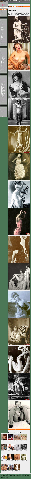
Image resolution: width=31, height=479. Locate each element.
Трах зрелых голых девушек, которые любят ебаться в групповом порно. (4, 471)
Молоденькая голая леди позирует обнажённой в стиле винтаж (17, 451)
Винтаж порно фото (15, 6)
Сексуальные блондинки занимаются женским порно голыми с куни (17, 461)
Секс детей (2, 89)
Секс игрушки (3, 90)
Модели (2, 61)
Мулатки (2, 63)
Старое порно (3, 97)
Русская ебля (3, 88)
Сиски (2, 94)
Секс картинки (3, 91)
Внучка (2, 31)
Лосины (2, 57)
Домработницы (3, 40)
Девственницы (3, 37)
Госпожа (2, 34)
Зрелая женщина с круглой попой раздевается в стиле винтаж (4, 461)
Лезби (2, 55)
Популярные (3, 81)
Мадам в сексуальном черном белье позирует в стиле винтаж (10, 451)
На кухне (2, 64)
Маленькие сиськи (3, 59)
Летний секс (2, 56)
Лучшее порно (3, 58)
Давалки (2, 36)
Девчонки (2, 38)
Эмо (1, 115)
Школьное (2, 114)
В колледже (2, 25)
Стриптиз (2, 99)
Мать (1, 60)
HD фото (2, 11)
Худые (2, 113)
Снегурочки (2, 95)
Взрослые (2, 29)
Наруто (2, 66)
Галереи (2, 32)
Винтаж (2, 30)
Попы (1, 82)
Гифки (2, 33)
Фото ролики (3, 112)
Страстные (2, 98)
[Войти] (3, 4)
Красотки (2, 54)
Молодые (2, 62)
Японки (2, 116)
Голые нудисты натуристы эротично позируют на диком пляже (10, 471)
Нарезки (2, 65)
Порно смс (2, 83)
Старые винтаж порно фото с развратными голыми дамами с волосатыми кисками (17, 471)
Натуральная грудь (4, 67)
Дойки (2, 39)
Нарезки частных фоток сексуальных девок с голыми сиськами (10, 461)
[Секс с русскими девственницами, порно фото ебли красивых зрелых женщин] (3, 1)
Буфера (2, 24)
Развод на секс (3, 87)
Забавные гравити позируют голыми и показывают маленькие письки (10, 441)
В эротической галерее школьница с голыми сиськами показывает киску (4, 451)
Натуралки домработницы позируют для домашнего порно (4, 441)
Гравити (2, 35)
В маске (2, 26)
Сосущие (2, 96)
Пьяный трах (3, 86)
